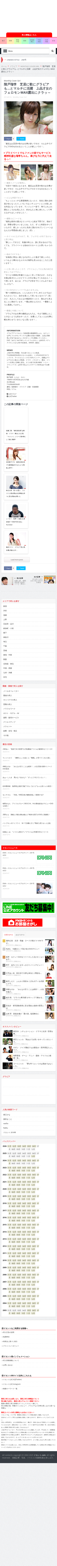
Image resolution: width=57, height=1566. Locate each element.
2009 (4, 1241)
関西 (24, 21)
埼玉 (5, 616)
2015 (4, 1199)
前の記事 (20, 552)
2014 (4, 1206)
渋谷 (5, 584)
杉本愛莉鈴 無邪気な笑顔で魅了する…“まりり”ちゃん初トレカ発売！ (28, 760)
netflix (5, 1097)
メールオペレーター (11, 665)
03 (18, 1120)
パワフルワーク (9, 683)
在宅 (5, 651)
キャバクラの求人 (10, 674)
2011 (4, 1227)
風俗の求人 (7, 669)
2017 (4, 1184)
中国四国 (39, 21)
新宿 (5, 580)
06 (33, 1120)
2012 (4, 1220)
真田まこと (7, 1093)
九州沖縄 (46, 21)
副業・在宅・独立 (10, 705)
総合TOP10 (20, 909)
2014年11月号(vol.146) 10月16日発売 (36, 554)
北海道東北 (32, 21)
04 (23, 1120)
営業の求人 (7, 678)
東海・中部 (7, 629)
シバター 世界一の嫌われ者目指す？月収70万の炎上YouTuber (15, 496)
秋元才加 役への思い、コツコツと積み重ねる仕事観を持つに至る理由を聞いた (15, 467)
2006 (4, 1263)
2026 (4, 1120)
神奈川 (5, 611)
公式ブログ (12, 375)
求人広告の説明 (8, 1306)
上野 (5, 593)
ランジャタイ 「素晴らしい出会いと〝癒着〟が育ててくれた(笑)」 (27, 732)
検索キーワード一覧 (10, 1363)
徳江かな (6, 1089)
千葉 (5, 620)
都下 (5, 607)
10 (22, 1145)
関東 (10, 21)
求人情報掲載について (11, 1334)
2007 (4, 1256)
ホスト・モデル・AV (11, 687)
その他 (5, 709)
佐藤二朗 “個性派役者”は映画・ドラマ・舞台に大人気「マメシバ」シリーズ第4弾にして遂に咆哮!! (16, 409)
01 (9, 1120)
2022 (4, 1149)
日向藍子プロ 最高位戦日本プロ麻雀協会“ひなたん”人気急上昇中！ (15, 439)
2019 (4, 1170)
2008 (4, 1249)
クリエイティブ (9, 696)
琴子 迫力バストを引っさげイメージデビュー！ (25, 939)
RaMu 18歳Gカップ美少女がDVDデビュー (23, 923)
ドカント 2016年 (9, 1106)
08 (13, 1145)
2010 (4, 1234)
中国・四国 (7, 642)
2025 (4, 1127)
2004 (4, 1277)
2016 (4, 1191)
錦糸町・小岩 (8, 602)
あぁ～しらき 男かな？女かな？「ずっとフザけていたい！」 (25, 751)
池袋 (5, 589)
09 (17, 1145)
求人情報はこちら (29, 15)
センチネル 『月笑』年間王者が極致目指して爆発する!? (23, 769)
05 (28, 1120)
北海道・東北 (8, 638)
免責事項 (6, 1311)
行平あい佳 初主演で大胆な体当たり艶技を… (24, 947)
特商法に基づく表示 (10, 1315)
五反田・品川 (8, 598)
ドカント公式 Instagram (12, 1358)
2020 (4, 1163)
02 (13, 1120)
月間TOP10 (8, 909)
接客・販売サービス (11, 692)
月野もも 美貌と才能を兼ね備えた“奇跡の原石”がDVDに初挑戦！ (26, 789)
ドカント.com (40, 1429)
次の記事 (37, 551)
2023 (4, 1142)
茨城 (5, 624)
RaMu (5, 1102)
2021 (4, 1156)
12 (32, 1130)
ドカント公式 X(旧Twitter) (12, 1353)
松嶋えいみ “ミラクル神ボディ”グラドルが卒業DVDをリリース (25, 806)
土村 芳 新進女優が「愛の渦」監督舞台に (22, 988)
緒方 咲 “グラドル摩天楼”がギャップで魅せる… (24, 971)
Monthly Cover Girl (20, 78)
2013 (4, 1213)
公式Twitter (12, 377)
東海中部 (17, 21)
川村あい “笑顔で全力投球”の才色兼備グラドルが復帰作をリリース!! (27, 723)
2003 (4, 1284)
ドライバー (7, 700)
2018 (4, 1177)
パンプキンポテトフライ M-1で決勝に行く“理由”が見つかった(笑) (27, 797)
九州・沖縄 (7, 647)
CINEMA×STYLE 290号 (16, 41)
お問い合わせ (8, 1339)
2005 (4, 1270)
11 (27, 1145)
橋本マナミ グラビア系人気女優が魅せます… (15, 522)
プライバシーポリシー (11, 1320)
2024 (4, 1134)
